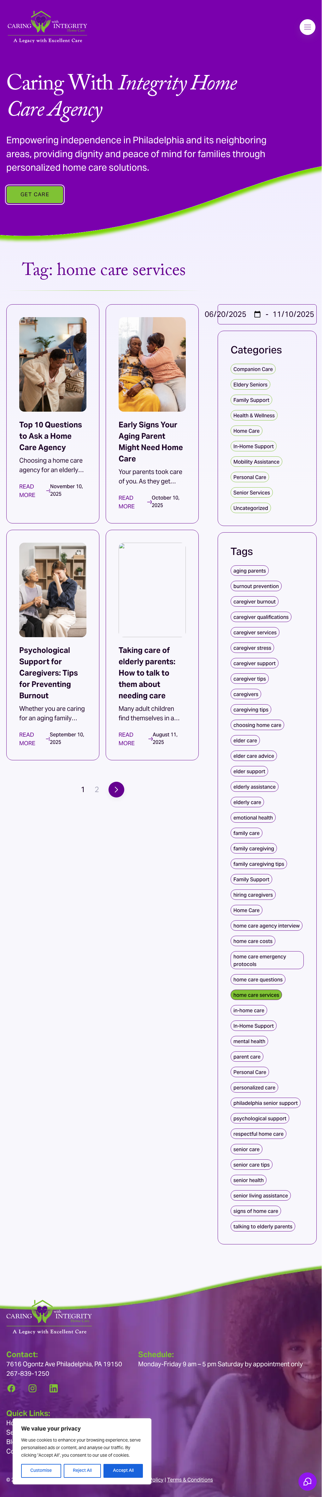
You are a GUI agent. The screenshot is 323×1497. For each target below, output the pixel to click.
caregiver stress (252, 648)
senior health (248, 1180)
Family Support (251, 400)
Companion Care (253, 369)
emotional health (253, 818)
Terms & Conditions (190, 1480)
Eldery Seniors (250, 385)
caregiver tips (249, 679)
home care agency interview (266, 926)
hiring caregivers (253, 895)
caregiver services (255, 632)
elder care (245, 741)
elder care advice (253, 756)
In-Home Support (253, 446)
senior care (246, 1149)
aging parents (249, 571)
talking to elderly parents (262, 1226)
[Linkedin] (54, 1388)
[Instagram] (32, 1388)
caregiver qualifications (261, 617)
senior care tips (251, 1165)
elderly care (247, 802)
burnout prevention (256, 586)
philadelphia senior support (265, 1103)
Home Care (246, 431)
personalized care (254, 1088)
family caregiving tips (258, 864)
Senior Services (251, 493)
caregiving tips (250, 710)
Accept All (123, 1471)
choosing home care (257, 725)
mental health (249, 1041)
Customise (41, 1471)
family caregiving (253, 849)
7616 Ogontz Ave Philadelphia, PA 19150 (64, 1364)
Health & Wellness (254, 415)
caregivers (245, 694)
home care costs (253, 941)
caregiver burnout (254, 602)
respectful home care (258, 1134)
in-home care (248, 1010)
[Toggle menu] (307, 27)
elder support (249, 771)
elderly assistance (254, 787)
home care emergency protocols (259, 960)
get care (35, 194)
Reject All (82, 1471)
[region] (82, 1451)
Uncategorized (250, 508)
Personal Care (249, 477)
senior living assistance (260, 1196)
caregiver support (254, 663)
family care (246, 833)
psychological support (259, 1118)
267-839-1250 (27, 1373)
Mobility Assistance (256, 462)
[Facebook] (11, 1388)
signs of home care (255, 1211)
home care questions (258, 980)
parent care (247, 1057)
